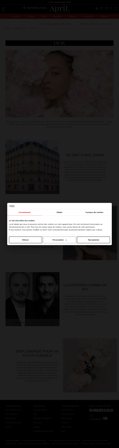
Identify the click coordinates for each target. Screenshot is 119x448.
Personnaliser (58, 240)
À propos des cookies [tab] (94, 212)
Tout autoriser (93, 240)
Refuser (25, 240)
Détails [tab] (59, 212)
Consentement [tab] (25, 212)
